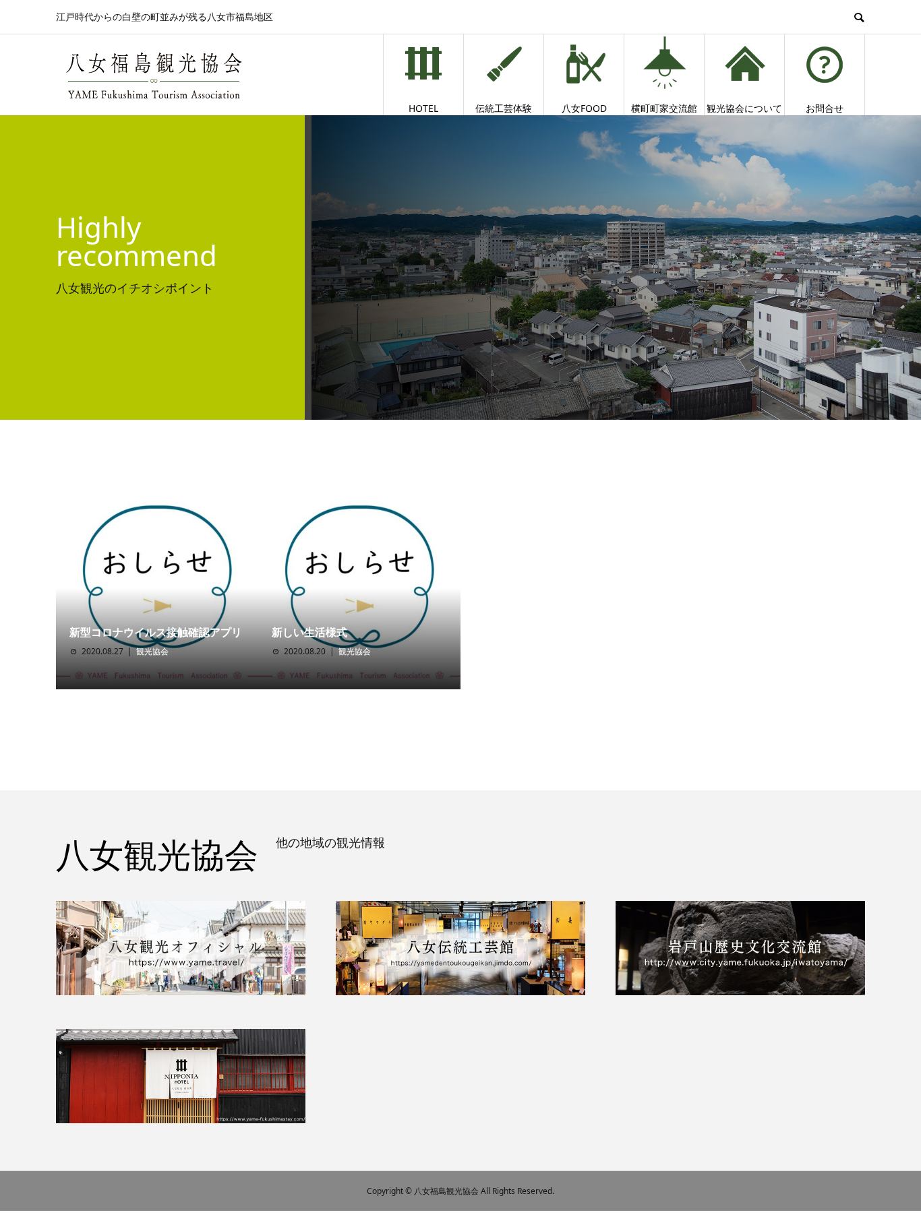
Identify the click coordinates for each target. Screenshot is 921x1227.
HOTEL (423, 108)
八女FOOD (584, 108)
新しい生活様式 (309, 632)
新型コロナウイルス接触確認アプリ (155, 632)
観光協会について (744, 108)
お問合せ (824, 108)
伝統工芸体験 (503, 108)
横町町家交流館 (664, 108)
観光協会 (152, 651)
